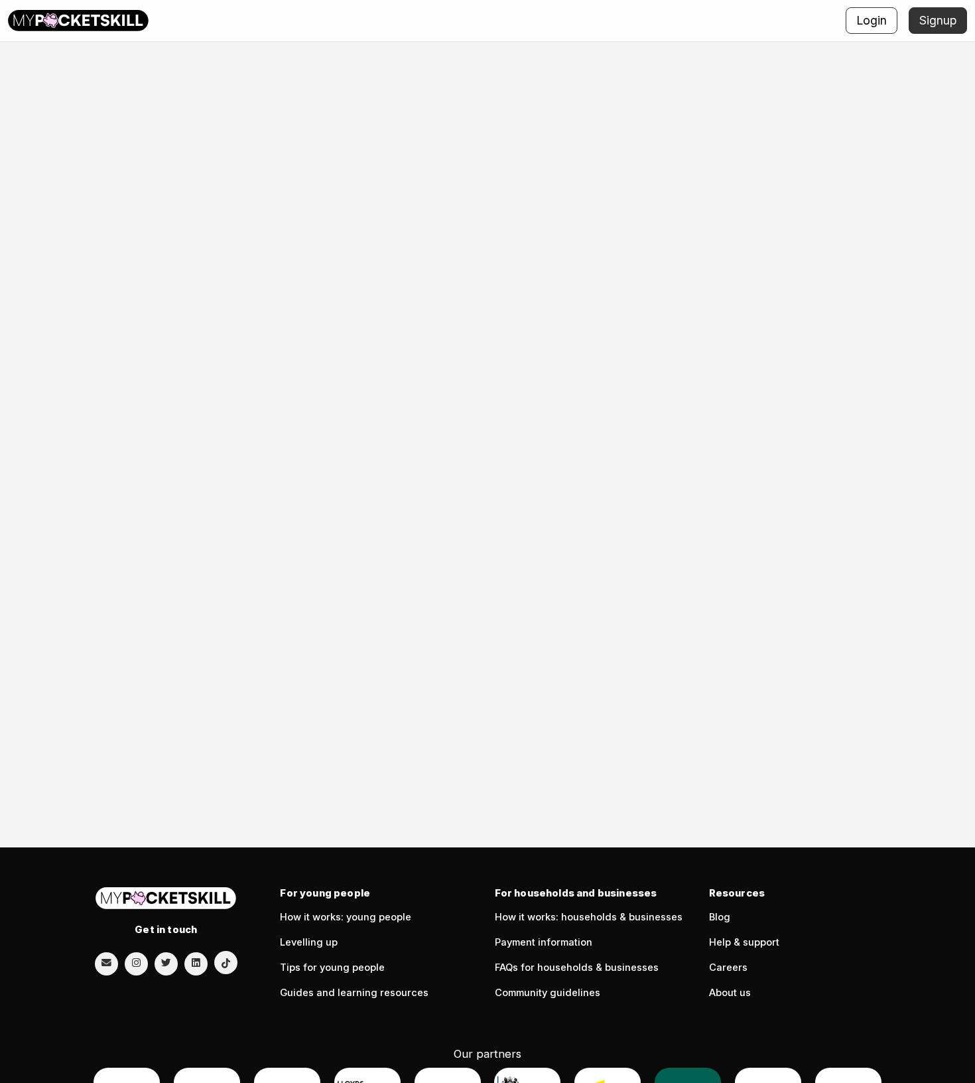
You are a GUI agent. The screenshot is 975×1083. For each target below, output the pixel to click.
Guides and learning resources (354, 993)
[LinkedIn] (196, 963)
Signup (937, 20)
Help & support (744, 942)
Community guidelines (547, 993)
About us (730, 993)
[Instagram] (136, 963)
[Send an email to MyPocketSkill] (106, 963)
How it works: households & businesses (588, 917)
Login (871, 20)
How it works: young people (345, 917)
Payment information (543, 942)
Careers (728, 968)
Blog (719, 917)
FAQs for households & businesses (577, 968)
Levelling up (309, 942)
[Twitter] (166, 963)
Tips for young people (332, 968)
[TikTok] (225, 962)
